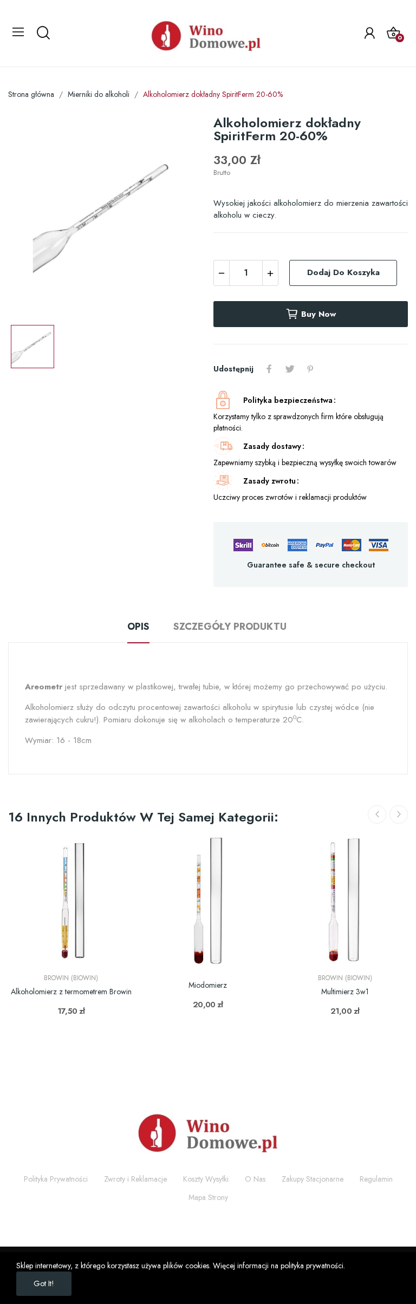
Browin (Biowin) (71, 978)
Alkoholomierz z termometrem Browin (71, 992)
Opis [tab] (138, 627)
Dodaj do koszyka (343, 272)
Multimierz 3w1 (345, 992)
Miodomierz (207, 985)
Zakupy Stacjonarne (312, 1178)
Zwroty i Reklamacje (135, 1178)
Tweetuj (290, 369)
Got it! (44, 1283)
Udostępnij (269, 369)
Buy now (318, 314)
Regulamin (376, 1178)
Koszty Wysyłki (206, 1178)
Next (398, 814)
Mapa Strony (208, 1197)
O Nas (255, 1178)
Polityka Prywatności (56, 1178)
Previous (377, 814)
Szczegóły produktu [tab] (230, 627)
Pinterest (310, 369)
